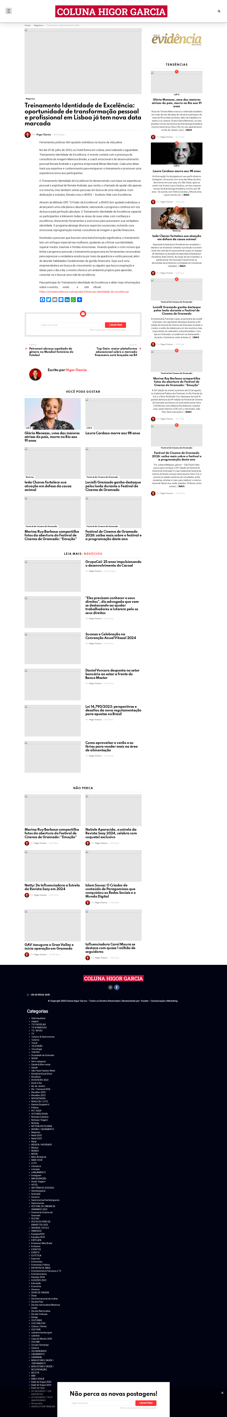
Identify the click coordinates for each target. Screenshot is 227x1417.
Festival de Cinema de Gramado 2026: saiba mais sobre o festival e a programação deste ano (113, 535)
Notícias (30, 477)
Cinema (35, 1348)
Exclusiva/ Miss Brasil (41, 1243)
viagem (35, 1021)
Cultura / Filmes (39, 1326)
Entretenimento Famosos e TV (46, 1271)
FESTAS (35, 1218)
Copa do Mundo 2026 (41, 1339)
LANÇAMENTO (38, 1172)
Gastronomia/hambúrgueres (45, 1200)
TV (32, 1033)
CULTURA (36, 1329)
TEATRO (35, 1052)
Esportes (35, 1258)
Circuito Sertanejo (40, 1345)
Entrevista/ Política (40, 1265)
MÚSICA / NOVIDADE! (41, 1144)
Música (34, 1147)
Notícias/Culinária (39, 1117)
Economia (36, 1286)
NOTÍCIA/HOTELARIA (41, 1126)
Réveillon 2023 (38, 1095)
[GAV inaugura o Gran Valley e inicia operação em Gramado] (53, 925)
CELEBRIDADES (38, 1351)
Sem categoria (38, 1061)
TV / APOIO (36, 1030)
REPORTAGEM (38, 1098)
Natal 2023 (36, 1138)
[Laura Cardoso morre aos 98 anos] (113, 414)
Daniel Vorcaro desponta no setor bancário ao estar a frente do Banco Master (112, 674)
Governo (35, 1197)
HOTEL (34, 1184)
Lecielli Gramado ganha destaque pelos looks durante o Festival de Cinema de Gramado (113, 486)
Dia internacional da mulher (44, 1298)
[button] (219, 11)
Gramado (35, 1194)
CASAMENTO (38, 1354)
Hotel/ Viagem (38, 1181)
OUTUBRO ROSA (39, 1114)
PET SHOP (36, 1111)
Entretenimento (39, 1274)
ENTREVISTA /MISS (40, 1268)
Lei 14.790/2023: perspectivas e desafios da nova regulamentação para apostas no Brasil (113, 710)
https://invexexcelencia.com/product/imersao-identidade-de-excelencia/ (84, 291)
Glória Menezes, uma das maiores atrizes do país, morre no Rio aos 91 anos (52, 437)
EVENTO (35, 1252)
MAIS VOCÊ (37, 1160)
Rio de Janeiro (38, 1086)
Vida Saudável (38, 1018)
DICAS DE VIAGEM (40, 1292)
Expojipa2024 (37, 1234)
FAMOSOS (36, 1231)
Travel (34, 1043)
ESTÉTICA (36, 1255)
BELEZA (35, 1372)
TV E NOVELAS (38, 1024)
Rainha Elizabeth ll (40, 1104)
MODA (34, 1154)
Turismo (35, 1040)
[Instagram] (110, 987)
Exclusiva (35, 1246)
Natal (33, 1141)
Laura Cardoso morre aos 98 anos (112, 433)
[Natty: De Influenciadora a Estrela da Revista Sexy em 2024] (53, 866)
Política (34, 1107)
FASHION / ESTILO (40, 1228)
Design (34, 1317)
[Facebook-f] (117, 987)
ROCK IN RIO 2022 (39, 1080)
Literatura (36, 1166)
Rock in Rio (36, 1083)
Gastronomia (37, 1203)
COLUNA (35, 1342)
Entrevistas (36, 1261)
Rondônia (36, 1077)
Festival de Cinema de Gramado (102, 477)
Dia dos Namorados (40, 1311)
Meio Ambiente (38, 1157)
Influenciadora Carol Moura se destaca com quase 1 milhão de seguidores (110, 948)
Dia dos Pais (37, 1302)
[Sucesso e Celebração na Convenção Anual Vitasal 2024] (53, 648)
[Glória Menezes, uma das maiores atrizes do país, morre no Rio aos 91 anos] (53, 414)
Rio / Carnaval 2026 (40, 1089)
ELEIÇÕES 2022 (38, 1280)
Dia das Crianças (39, 1314)
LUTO (28, 428)
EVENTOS (36, 1249)
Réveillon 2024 (38, 1092)
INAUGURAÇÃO (38, 1178)
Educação (36, 1283)
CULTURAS (36, 1320)
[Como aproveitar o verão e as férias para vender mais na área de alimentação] (53, 757)
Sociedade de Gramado (42, 1055)
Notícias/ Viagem (39, 1120)
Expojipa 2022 (38, 1237)
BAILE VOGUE (37, 1379)
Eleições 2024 (38, 1277)
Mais (189, 130)
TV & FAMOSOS (39, 1027)
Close (222, 1392)
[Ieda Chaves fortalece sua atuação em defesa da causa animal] (53, 463)
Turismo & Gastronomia (42, 1037)
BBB (33, 1375)
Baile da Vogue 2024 (41, 1382)
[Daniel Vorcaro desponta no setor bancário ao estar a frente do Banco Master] (53, 684)
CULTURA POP (38, 1323)
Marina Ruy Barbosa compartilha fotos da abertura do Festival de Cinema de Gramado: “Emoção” (52, 535)
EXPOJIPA (36, 1240)
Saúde (34, 1067)
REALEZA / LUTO (39, 1101)
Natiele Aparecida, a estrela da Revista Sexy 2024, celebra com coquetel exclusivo (111, 833)
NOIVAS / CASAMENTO (42, 1129)
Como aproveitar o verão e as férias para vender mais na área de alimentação (111, 746)
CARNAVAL (36, 1357)
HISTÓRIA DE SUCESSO (42, 1188)
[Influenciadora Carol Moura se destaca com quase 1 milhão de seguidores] (113, 925)
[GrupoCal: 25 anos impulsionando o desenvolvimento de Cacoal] (53, 576)
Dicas (34, 1295)
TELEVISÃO (37, 1046)
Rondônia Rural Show (41, 1074)
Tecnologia (36, 1049)
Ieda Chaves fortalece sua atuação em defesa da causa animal (48, 486)
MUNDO (35, 1151)
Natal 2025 (36, 1135)
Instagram (36, 1175)
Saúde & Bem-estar (40, 1064)
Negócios (93, 553)
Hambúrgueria (38, 1191)
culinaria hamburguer (41, 1332)
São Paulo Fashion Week (43, 1070)
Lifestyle (35, 1169)
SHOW (34, 1058)
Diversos (35, 1289)
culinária (35, 1335)
